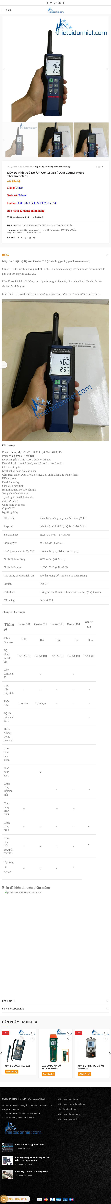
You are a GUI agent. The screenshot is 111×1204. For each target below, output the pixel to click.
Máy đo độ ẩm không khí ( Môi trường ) (52, 166)
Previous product (96, 166)
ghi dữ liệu (39, 268)
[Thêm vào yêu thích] (31, 1038)
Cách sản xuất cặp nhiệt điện (29, 1144)
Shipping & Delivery (13, 1009)
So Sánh (39, 217)
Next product (102, 166)
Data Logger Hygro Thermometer (44, 230)
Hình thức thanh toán (67, 1109)
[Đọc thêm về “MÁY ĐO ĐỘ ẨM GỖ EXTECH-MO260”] (68, 1033)
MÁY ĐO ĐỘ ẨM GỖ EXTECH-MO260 (51, 1067)
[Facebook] (47, 3)
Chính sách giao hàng (68, 1099)
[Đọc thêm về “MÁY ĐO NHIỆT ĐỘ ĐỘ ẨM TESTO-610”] (104, 1033)
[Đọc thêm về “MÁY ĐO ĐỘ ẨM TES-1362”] (31, 1033)
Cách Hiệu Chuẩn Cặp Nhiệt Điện (31, 1171)
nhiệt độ (16, 452)
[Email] (60, 3)
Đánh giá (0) (8, 1001)
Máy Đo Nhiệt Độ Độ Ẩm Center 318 (24, 232)
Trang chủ (11, 166)
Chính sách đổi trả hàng (69, 1114)
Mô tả (5, 255)
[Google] (55, 3)
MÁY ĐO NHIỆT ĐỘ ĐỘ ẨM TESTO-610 (91, 1067)
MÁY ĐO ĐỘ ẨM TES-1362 (17, 1066)
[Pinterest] (63, 3)
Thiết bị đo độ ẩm (25, 166)
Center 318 (22, 230)
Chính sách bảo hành (67, 1119)
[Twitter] (51, 3)
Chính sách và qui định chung (71, 1104)
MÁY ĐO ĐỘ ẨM (68, 230)
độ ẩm (15, 455)
